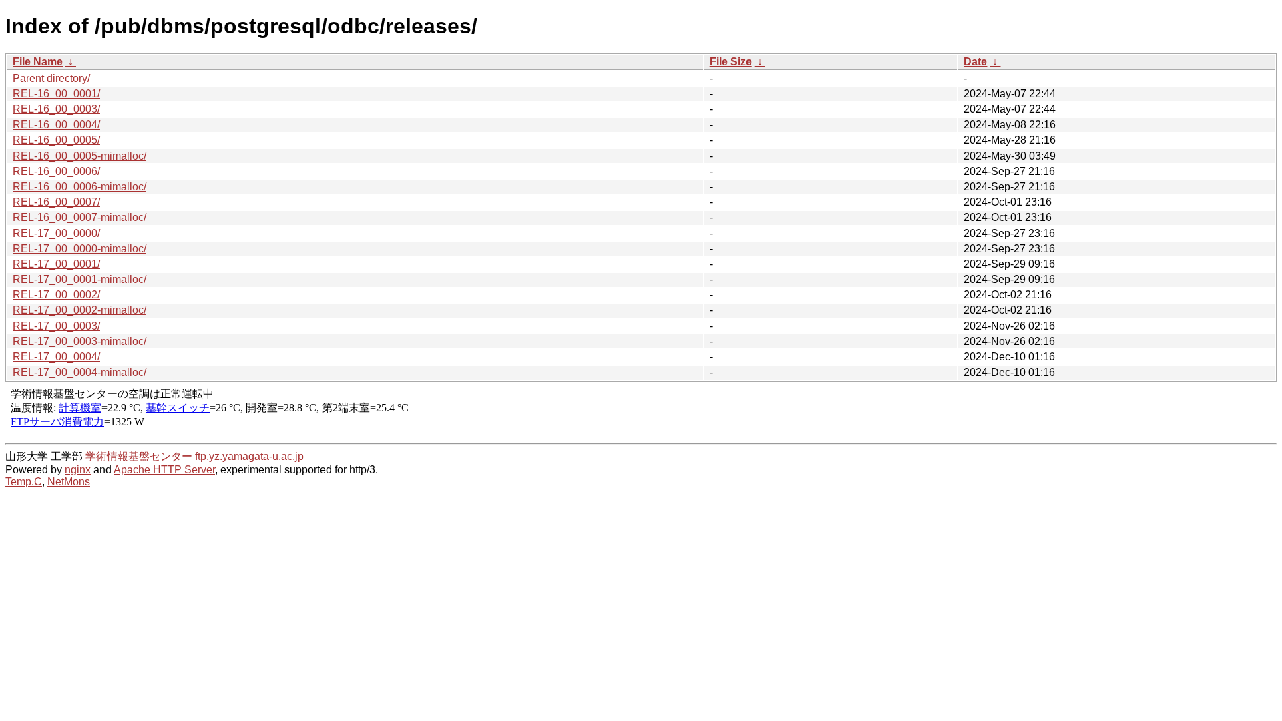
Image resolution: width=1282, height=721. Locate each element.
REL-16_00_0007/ (56, 202)
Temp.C (23, 481)
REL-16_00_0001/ (56, 93)
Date (975, 61)
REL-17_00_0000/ (56, 233)
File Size (731, 61)
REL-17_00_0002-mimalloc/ (79, 310)
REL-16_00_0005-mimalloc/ (79, 156)
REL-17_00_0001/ (56, 264)
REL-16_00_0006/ (56, 171)
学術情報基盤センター (138, 456)
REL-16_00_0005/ (56, 140)
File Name (38, 61)
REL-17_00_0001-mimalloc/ (79, 279)
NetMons (68, 481)
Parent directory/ (51, 78)
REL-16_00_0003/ (56, 109)
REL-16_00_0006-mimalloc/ (79, 186)
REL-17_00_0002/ (56, 294)
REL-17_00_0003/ (56, 326)
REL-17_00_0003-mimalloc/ (79, 341)
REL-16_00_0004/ (56, 124)
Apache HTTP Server (164, 469)
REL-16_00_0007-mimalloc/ (79, 217)
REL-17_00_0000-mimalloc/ (79, 248)
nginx (78, 469)
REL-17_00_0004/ (56, 357)
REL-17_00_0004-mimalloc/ (79, 372)
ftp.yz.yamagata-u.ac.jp (249, 456)
